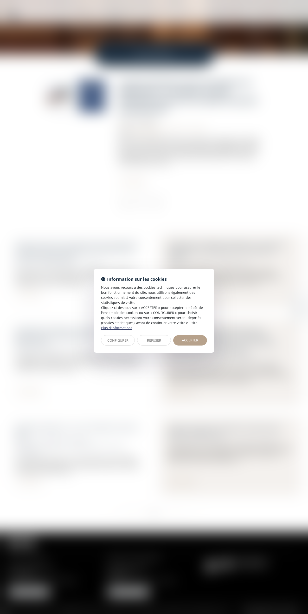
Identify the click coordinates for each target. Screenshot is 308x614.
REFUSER (154, 340)
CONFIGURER (117, 340)
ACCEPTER (190, 340)
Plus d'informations (116, 328)
